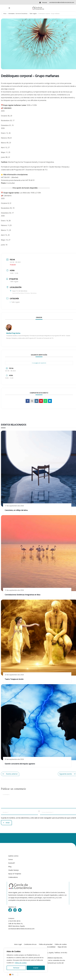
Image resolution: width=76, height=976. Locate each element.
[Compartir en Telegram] (50, 401)
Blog (9, 866)
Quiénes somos (13, 856)
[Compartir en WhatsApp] (45, 401)
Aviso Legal (18, 944)
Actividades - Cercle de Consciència (18, 13)
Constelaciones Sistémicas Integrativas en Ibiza (22, 595)
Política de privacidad (45, 944)
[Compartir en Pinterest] (41, 401)
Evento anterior (12, 774)
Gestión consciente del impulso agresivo (20, 764)
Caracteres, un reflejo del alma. (16, 510)
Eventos (11, 863)
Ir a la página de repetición (39, 363)
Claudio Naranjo (13, 870)
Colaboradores (13, 877)
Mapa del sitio (62, 947)
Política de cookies (21, 963)
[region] (26, 960)
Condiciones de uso (30, 944)
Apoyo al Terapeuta (14, 874)
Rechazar (16, 968)
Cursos (10, 859)
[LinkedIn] (36, 401)
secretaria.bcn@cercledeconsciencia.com (61, 2)
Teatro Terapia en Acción (14, 679)
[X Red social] (32, 401)
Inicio (4, 13)
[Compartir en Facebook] (28, 401)
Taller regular (33, 13)
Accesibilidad (51, 947)
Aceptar (35, 968)
